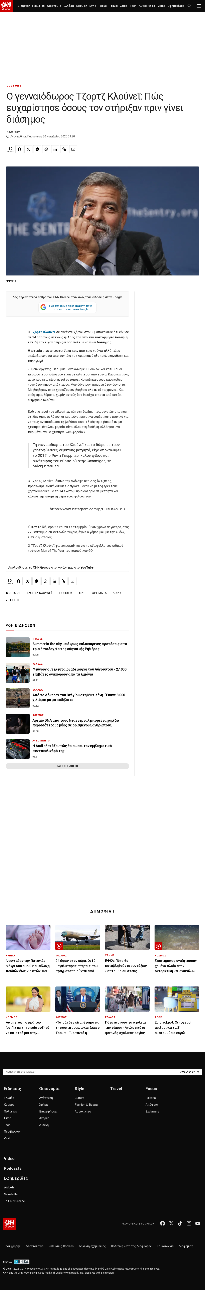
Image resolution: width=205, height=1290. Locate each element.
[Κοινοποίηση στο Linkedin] (55, 149)
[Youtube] (197, 1223)
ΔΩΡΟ (117, 593)
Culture (79, 1098)
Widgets (9, 1187)
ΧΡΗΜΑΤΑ (99, 593)
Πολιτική (38, 6)
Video (161, 6)
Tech (133, 6)
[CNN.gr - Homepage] (6, 6)
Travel (113, 6)
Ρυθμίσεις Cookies (61, 1246)
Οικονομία (54, 6)
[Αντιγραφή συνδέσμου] (64, 149)
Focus (102, 6)
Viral (7, 1138)
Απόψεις (152, 1104)
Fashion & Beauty (86, 1104)
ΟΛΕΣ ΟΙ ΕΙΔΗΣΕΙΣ (67, 766)
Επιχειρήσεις (48, 1111)
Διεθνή (44, 1125)
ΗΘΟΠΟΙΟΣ (65, 593)
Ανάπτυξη (46, 1098)
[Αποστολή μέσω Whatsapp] (46, 149)
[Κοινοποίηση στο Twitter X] (28, 149)
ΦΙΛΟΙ (82, 593)
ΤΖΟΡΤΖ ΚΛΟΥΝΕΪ (39, 593)
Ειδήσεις (24, 6)
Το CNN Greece (14, 1201)
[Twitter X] (171, 1223)
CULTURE (13, 85)
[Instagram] (189, 1223)
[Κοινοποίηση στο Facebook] (19, 149)
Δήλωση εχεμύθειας (92, 1246)
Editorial (151, 1098)
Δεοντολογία (34, 1246)
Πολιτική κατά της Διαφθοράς (131, 1246)
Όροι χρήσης (12, 1246)
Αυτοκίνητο (147, 6)
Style (92, 6)
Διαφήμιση (186, 1246)
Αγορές (44, 1118)
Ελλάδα (69, 6)
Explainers (152, 1111)
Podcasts (13, 1168)
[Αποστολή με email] (73, 149)
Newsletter (11, 1194)
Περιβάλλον (12, 1131)
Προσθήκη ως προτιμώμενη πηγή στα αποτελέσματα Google (70, 307)
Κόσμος (81, 6)
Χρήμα (43, 1104)
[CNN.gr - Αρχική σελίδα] (9, 1224)
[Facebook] (162, 1223)
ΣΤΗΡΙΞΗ (12, 600)
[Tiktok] (180, 1223)
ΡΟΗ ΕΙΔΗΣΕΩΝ (20, 625)
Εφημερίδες (176, 6)
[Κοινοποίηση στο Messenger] (37, 149)
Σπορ (123, 6)
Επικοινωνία (165, 1246)
